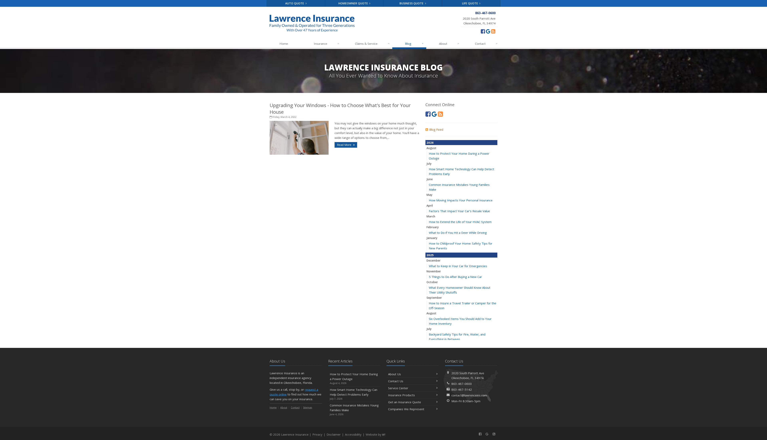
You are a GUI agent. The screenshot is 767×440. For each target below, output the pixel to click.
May (429, 195)
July (429, 163)
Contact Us (395, 381)
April (429, 205)
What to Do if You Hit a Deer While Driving (458, 233)
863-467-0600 (461, 384)
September (434, 298)
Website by (375, 434)
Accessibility (353, 434)
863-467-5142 (461, 389)
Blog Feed (436, 129)
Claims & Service (372, 43)
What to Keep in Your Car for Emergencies (458, 266)
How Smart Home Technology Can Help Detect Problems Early (353, 394)
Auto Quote (295, 3)
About (449, 43)
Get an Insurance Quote (404, 402)
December (433, 260)
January (431, 238)
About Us (394, 374)
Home (283, 44)
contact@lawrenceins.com (469, 395)
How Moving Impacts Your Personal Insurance (461, 200)
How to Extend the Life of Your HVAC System (460, 222)
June (429, 179)
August (431, 148)
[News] (493, 31)
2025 (430, 255)
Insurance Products (401, 395)
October (432, 282)
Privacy (317, 434)
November (433, 271)
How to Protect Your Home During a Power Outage (354, 378)
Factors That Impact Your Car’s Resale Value (459, 211)
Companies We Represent (406, 409)
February (432, 227)
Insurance (326, 43)
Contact (486, 43)
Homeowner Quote (353, 3)
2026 (430, 142)
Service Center (398, 388)
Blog (414, 43)
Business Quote (411, 3)
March (430, 216)
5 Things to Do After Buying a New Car (455, 277)
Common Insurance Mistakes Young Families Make (354, 409)
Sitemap (307, 407)
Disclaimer (334, 434)
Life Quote (470, 3)
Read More (344, 145)
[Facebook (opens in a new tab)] (483, 31)
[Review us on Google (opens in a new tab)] (488, 31)
